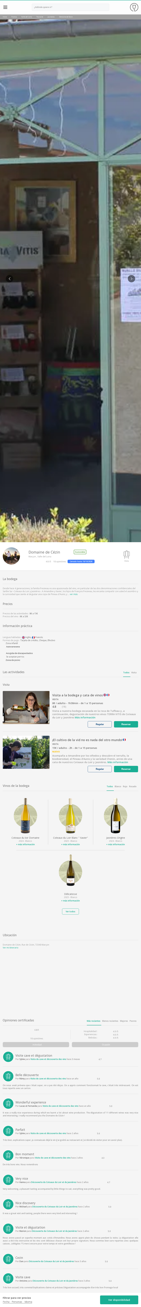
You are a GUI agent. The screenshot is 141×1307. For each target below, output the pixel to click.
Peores (133, 1020)
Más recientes (93, 1020)
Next (130, 276)
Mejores (124, 1020)
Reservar (126, 724)
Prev (8, 276)
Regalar (100, 724)
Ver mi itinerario (10, 947)
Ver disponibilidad (119, 1299)
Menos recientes (110, 1020)
